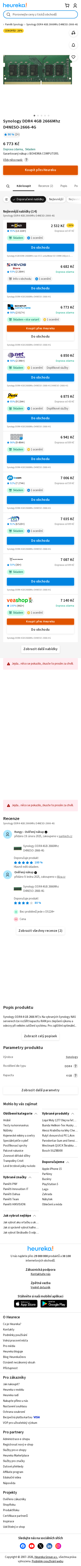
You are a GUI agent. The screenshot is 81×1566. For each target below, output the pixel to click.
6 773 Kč (67, 307)
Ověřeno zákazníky (14, 1499)
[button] (23, 186)
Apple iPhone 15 (52, 1169)
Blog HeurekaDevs (14, 1357)
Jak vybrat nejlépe (17, 1215)
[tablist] (40, 186)
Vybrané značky (15, 1177)
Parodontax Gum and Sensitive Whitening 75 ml (60, 1141)
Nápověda (9, 1483)
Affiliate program (13, 1472)
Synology (72, 1057)
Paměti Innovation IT (16, 1189)
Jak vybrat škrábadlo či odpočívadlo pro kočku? (21, 1233)
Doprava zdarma (65, 272)
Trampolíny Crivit (13, 1161)
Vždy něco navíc (13, 160)
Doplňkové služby (57, 368)
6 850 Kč (67, 355)
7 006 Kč (67, 478)
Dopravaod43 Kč (64, 401)
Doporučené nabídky (30, 199)
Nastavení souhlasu (15, 1406)
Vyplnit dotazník (40, 1287)
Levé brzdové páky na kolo (19, 1166)
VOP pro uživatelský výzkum (20, 1423)
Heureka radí (10, 1395)
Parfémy (47, 1174)
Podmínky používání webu (47, 1561)
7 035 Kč (67, 519)
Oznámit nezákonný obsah (19, 1362)
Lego (45, 1189)
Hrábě (7, 1120)
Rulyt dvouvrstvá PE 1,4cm (58, 1136)
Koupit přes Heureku (40, 328)
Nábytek (47, 1199)
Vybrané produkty (55, 1113)
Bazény (46, 1179)
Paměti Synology (14, 24)
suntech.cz (65, 836)
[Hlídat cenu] (73, 45)
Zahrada (47, 1194)
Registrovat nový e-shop (18, 1445)
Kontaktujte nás (41, 1274)
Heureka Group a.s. (45, 1557)
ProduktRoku (11, 1510)
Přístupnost (10, 1368)
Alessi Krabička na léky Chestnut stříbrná (60, 1131)
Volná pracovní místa (15, 1341)
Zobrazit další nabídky (40, 649)
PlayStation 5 (50, 1184)
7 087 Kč (67, 559)
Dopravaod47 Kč (64, 231)
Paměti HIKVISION (14, 1204)
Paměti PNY (10, 1184)
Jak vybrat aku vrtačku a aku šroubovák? (21, 1223)
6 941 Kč (67, 437)
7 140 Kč (67, 600)
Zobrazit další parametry (40, 1090)
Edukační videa (12, 1477)
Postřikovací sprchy (15, 1146)
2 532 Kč (62, 226)
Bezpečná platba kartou (17, 1417)
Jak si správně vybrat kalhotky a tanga (21, 1228)
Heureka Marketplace (16, 1456)
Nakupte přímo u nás (15, 1401)
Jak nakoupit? (11, 1384)
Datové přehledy (13, 1467)
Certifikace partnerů (15, 1516)
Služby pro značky (14, 1461)
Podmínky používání (15, 1335)
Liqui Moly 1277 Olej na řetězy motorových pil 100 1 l (60, 1120)
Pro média (9, 1346)
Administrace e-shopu (16, 1439)
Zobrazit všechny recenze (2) (40, 930)
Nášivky (8, 1131)
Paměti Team (11, 1199)
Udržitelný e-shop (14, 1527)
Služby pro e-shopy (14, 1450)
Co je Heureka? (12, 1324)
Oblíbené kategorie (17, 1113)
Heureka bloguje (13, 1352)
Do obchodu (40, 247)
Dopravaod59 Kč (64, 483)
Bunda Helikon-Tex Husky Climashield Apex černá (60, 1126)
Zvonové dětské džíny (16, 1156)
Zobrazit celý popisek (40, 1036)
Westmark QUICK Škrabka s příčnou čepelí (60, 1146)
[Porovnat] (73, 33)
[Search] (8, 186)
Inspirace (8, 1521)
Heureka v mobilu (13, 1390)
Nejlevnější (56, 199)
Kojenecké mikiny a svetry (19, 1136)
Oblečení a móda (52, 1204)
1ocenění (37, 238)
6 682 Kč (67, 266)
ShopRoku (9, 1505)
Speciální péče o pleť (15, 1141)
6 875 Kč (67, 396)
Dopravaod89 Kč (64, 442)
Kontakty (8, 1330)
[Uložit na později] (73, 57)
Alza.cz (61, 877)
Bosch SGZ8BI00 (52, 1151)
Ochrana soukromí (14, 1412)
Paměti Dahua (11, 1194)
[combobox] (40, 14)
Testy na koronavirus (16, 1126)
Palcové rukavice (13, 1151)
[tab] (23, 186)
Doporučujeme (53, 1162)
